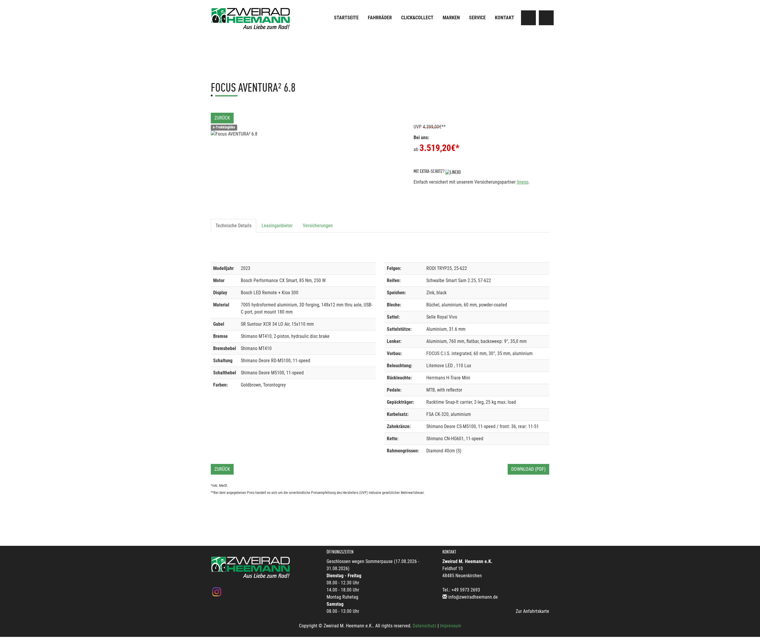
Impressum (450, 626)
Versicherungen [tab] (318, 225)
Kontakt (504, 17)
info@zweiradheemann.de (473, 597)
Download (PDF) (528, 469)
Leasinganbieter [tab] (277, 225)
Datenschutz (424, 626)
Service (477, 17)
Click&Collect (417, 17)
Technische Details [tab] (233, 225)
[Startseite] (251, 18)
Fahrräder (380, 17)
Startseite (346, 17)
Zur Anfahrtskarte (532, 611)
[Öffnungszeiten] (546, 17)
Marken (451, 17)
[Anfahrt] (528, 17)
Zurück (222, 118)
